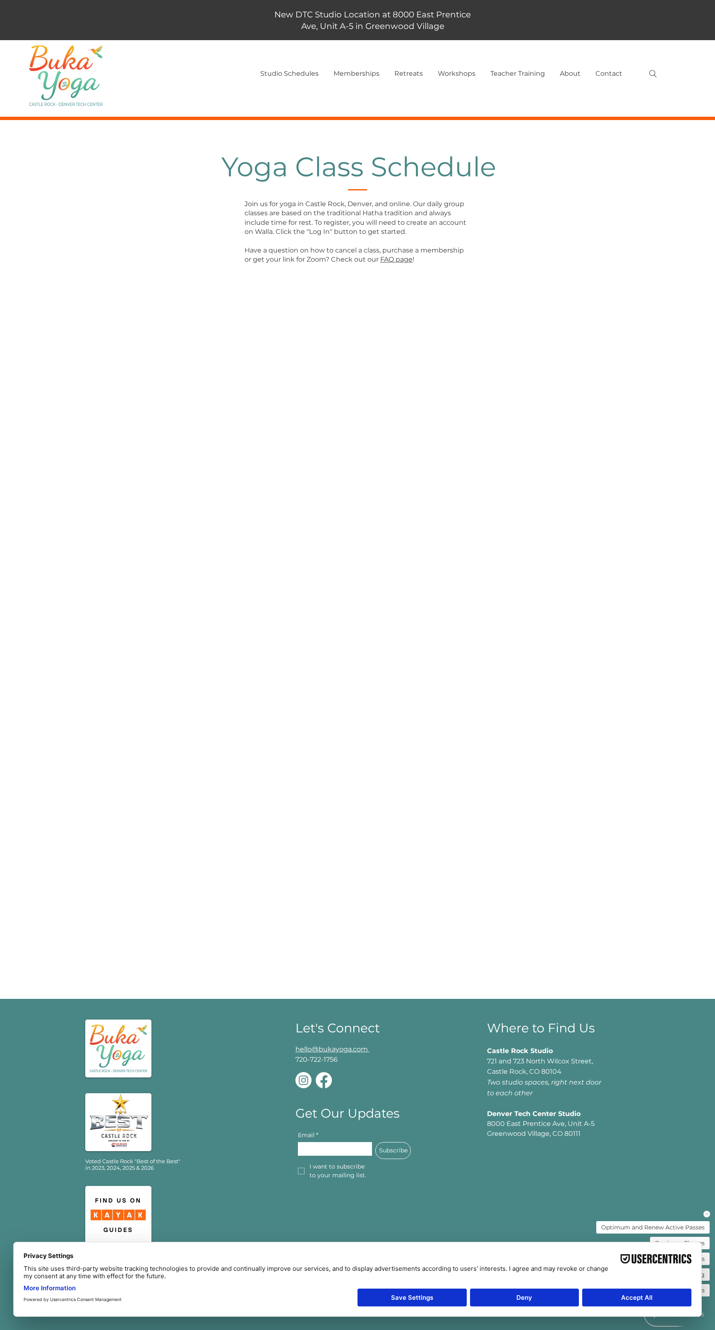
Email (308, 1135)
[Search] (653, 73)
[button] (289, 73)
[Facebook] (324, 1080)
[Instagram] (303, 1080)
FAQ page (396, 259)
